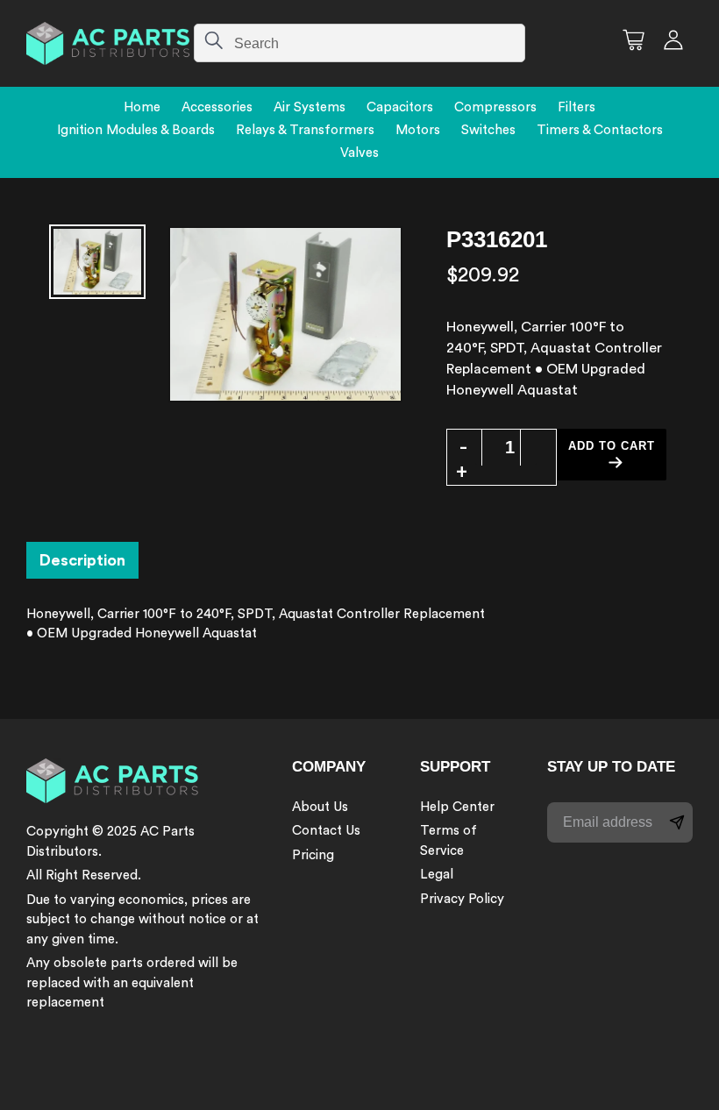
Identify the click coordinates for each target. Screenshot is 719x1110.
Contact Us (326, 830)
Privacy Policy (462, 899)
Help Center (457, 807)
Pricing (313, 855)
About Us (320, 807)
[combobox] (359, 43)
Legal (436, 874)
